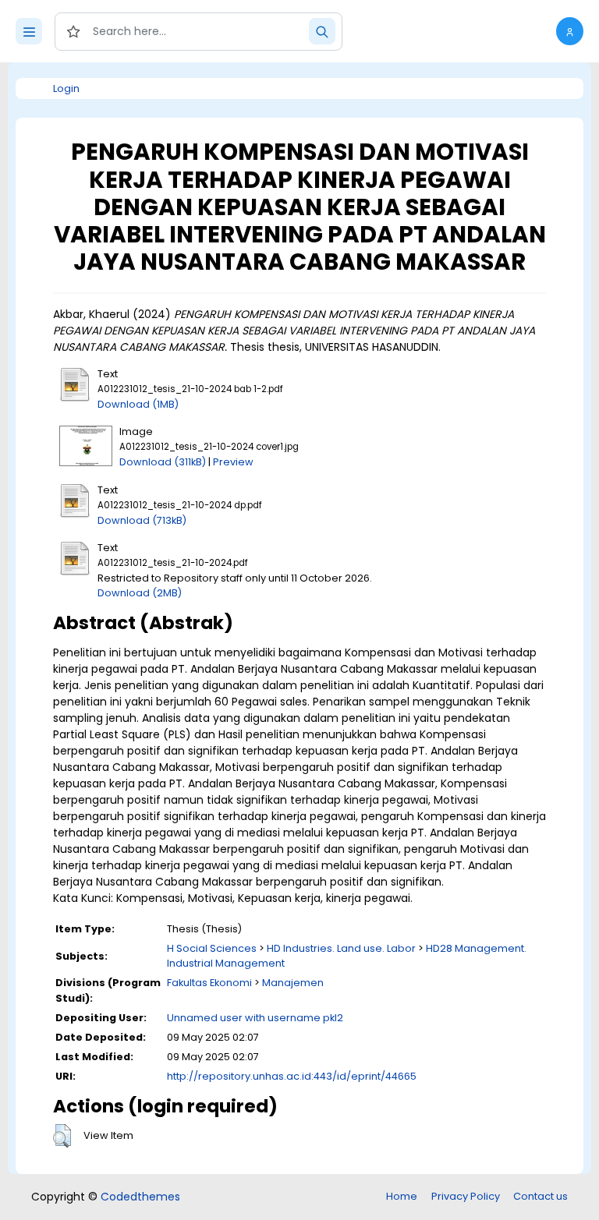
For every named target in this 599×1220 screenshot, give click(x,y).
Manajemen (293, 982)
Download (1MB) (138, 404)
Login (66, 88)
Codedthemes (140, 1196)
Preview (233, 462)
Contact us (540, 1196)
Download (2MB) (139, 592)
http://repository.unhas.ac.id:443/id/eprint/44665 (291, 1076)
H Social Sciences (212, 948)
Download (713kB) (141, 520)
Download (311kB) (162, 462)
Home (401, 1196)
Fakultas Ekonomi (209, 982)
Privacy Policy (465, 1196)
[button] (569, 31)
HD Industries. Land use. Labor (341, 948)
